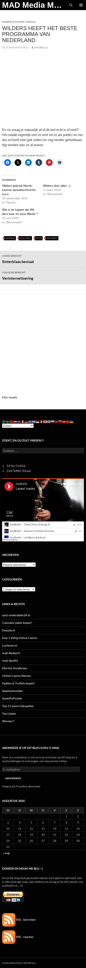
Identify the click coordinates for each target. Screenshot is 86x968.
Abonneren (13, 778)
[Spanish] (64, 421)
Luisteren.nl (9, 645)
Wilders (52, 238)
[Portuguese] (56, 421)
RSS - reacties (24, 937)
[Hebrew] (34, 421)
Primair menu (81, 5)
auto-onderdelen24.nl (16, 615)
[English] (19, 421)
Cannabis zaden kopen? (17, 622)
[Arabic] (8, 421)
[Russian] (60, 421)
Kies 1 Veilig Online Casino (19, 638)
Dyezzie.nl (8, 630)
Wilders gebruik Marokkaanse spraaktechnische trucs (19, 190)
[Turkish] (68, 421)
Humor (7, 21)
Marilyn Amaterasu (14, 668)
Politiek (18, 21)
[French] (23, 421)
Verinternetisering (17, 275)
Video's (30, 21)
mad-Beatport (11, 653)
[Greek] (30, 421)
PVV (38, 238)
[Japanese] (45, 421)
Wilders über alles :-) (56, 185)
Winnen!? (8, 721)
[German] (26, 421)
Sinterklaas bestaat (18, 259)
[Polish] (53, 421)
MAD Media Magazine (34, 5)
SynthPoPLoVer (12, 698)
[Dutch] (15, 421)
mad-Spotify (10, 660)
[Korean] (49, 421)
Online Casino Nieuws (16, 675)
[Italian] (41, 421)
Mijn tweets (9, 397)
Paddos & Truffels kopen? (18, 683)
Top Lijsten (9, 713)
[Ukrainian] (71, 421)
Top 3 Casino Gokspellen (18, 706)
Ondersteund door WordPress (18, 962)
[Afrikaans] (4, 421)
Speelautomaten (12, 691)
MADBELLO (41, 47)
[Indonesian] (38, 421)
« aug (6, 853)
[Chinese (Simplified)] (11, 421)
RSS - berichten (25, 919)
